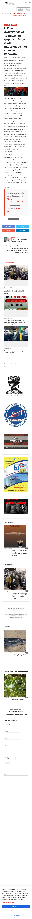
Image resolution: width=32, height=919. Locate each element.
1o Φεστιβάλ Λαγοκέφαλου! (20, 655)
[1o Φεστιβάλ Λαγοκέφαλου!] (15, 641)
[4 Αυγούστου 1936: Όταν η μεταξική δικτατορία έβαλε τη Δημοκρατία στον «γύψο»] (16, 272)
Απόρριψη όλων (16, 915)
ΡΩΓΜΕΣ (7, 627)
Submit (8, 763)
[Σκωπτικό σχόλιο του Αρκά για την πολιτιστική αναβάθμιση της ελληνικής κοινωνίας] (15, 536)
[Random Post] (26, 3)
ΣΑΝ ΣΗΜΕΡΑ (9, 565)
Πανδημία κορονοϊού (14, 219)
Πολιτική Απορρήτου (8, 902)
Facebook (8, 226)
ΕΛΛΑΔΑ (9, 13)
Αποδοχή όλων (16, 906)
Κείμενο (7, 745)
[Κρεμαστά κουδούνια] (15, 685)
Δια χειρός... (9, 522)
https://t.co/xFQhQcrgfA (15, 202)
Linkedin (22, 230)
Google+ (9, 230)
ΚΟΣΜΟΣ (14, 24)
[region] (16, 902)
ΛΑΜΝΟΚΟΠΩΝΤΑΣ (11, 671)
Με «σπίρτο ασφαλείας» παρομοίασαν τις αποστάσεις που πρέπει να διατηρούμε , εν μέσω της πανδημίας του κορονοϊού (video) (16, 248)
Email (6, 731)
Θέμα (6, 738)
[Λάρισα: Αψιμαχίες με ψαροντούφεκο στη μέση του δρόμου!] (16, 333)
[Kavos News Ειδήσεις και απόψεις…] (8, 3)
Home (3, 13)
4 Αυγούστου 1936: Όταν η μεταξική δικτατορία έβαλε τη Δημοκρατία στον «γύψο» (15, 291)
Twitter (22, 226)
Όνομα (6, 724)
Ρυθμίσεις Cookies (16, 911)
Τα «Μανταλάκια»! (10, 364)
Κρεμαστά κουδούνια (18, 699)
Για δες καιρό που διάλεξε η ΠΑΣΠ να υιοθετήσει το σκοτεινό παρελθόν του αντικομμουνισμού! (14, 322)
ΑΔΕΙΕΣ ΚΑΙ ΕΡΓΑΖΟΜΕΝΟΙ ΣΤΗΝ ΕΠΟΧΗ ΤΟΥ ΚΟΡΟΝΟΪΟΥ (15, 240)
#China (9, 199)
